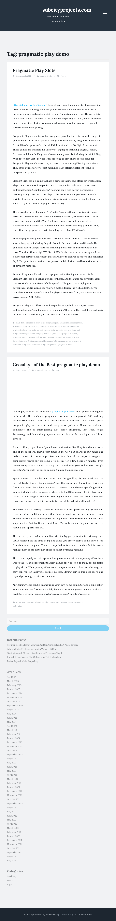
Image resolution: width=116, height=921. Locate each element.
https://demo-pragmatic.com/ (30, 104)
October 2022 (14, 799)
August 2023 (13, 758)
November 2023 (14, 746)
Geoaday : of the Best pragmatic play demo (56, 364)
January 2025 (13, 689)
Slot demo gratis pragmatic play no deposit (62, 341)
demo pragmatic (47, 326)
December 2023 (14, 742)
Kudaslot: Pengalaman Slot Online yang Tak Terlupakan (34, 657)
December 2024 (14, 693)
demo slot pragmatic (35, 330)
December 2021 (14, 840)
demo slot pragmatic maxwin (58, 330)
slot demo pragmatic (22, 344)
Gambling (11, 876)
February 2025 (14, 685)
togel (9, 884)
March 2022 (13, 828)
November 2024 (14, 697)
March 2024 (13, 730)
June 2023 (12, 767)
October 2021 (13, 848)
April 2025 (12, 677)
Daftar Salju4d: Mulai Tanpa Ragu (23, 661)
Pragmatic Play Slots (34, 70)
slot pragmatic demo (63, 344)
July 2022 (11, 811)
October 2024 (14, 701)
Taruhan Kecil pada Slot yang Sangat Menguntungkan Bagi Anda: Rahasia (42, 645)
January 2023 (13, 787)
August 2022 (13, 807)
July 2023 (11, 762)
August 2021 (13, 856)
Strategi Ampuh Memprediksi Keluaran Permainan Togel (34, 653)
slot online (17, 606)
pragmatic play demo (56, 337)
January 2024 (13, 738)
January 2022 (13, 836)
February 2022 (14, 832)
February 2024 (14, 734)
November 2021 (14, 844)
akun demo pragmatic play (47, 323)
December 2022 (14, 791)
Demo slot (20, 602)
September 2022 (15, 803)
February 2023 (14, 783)
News (63, 76)
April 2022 (12, 824)
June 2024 (12, 718)
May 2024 (11, 722)
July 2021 (11, 860)
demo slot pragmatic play (41, 333)
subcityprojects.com (66, 10)
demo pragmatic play (64, 326)
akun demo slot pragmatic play (26, 326)
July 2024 (11, 713)
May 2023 (11, 771)
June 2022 (12, 816)
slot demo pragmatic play (43, 344)
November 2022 (14, 795)
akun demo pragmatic (25, 323)
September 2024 (15, 705)
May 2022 (11, 820)
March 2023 (12, 779)
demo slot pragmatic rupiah (65, 333)
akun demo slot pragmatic (71, 323)
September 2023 (15, 754)
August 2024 (13, 709)
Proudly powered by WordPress (40, 914)
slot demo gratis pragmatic (30, 341)
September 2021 (14, 852)
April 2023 (12, 775)
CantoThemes (84, 914)
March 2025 (13, 681)
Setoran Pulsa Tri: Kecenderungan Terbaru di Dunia (32, 649)
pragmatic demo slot (37, 337)
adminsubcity (46, 76)
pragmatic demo (20, 337)
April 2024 (12, 726)
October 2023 (13, 750)
